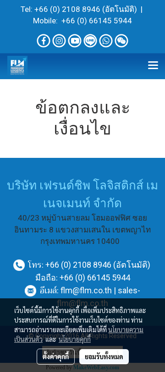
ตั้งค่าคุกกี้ (56, 356)
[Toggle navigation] (153, 66)
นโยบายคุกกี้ (75, 339)
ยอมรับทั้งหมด (104, 356)
